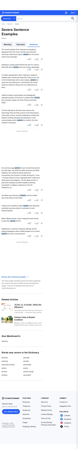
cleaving (5, 341)
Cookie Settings (47, 414)
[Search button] (74, 18)
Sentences (7, 18)
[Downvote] (37, 59)
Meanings (7, 44)
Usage (25, 422)
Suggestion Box (65, 406)
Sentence (9, 24)
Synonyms (20, 44)
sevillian (5, 375)
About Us (44, 402)
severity (26, 361)
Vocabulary (27, 418)
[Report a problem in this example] (42, 59)
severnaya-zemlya (8, 364)
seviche (4, 371)
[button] (66, 13)
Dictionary (26, 402)
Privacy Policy (46, 406)
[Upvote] (30, 59)
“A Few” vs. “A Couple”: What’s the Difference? (27, 305)
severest (5, 357)
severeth (26, 357)
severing (5, 361)
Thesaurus (26, 406)
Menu (73, 13)
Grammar (26, 414)
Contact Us (64, 402)
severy (25, 368)
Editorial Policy (46, 410)
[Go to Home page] (10, 13)
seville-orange (28, 371)
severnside (27, 364)
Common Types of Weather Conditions (24, 318)
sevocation (27, 375)
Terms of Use (45, 418)
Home (3, 24)
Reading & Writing (29, 426)
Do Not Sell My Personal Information (48, 423)
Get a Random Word (11, 412)
